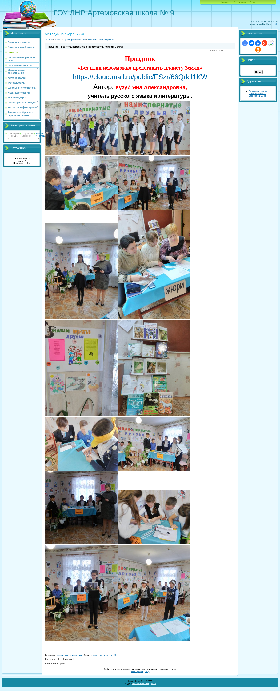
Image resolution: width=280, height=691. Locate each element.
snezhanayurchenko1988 (105, 655)
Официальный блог (258, 91)
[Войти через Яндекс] (264, 43)
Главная (225, 2)
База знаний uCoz (257, 96)
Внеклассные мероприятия (42, 134)
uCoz (153, 683)
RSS (276, 24)
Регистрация (240, 2)
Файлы (58, 39)
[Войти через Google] (271, 43)
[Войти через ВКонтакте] (251, 43)
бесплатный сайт (140, 683)
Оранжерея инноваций (13, 134)
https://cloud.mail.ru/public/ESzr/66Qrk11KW (140, 77)
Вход (252, 2)
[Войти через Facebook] (258, 43)
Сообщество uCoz (257, 93)
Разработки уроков (27, 134)
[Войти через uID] (245, 43)
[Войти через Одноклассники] (258, 50)
